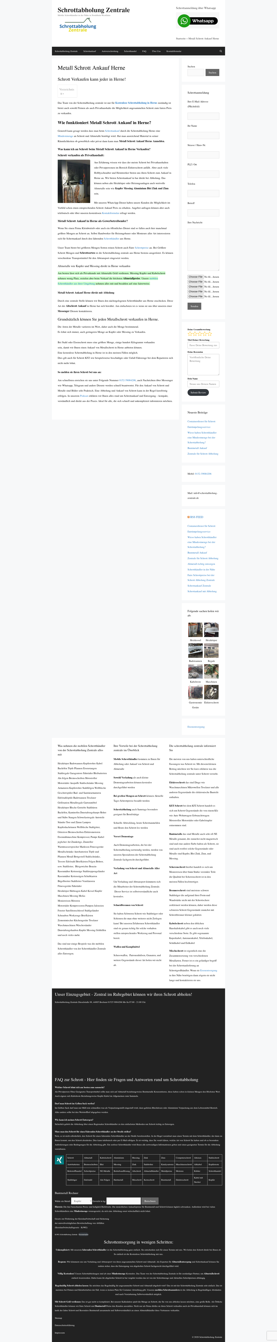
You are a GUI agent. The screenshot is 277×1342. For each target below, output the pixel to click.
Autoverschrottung (110, 51)
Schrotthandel (130, 51)
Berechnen (150, 1201)
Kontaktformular (173, 51)
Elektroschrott (182, 1179)
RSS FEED (196, 517)
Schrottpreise (142, 247)
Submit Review (198, 392)
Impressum (60, 1332)
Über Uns (156, 51)
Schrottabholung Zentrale (94, 9)
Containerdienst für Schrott (201, 421)
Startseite (181, 38)
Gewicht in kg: (99, 1201)
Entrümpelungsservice (199, 427)
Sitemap (58, 1317)
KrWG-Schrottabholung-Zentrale (66, 1234)
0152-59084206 (127, 380)
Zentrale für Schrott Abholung (203, 453)
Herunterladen (83, 1234)
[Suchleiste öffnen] (221, 51)
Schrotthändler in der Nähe (201, 569)
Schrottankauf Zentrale (199, 585)
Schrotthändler (111, 238)
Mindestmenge (65, 136)
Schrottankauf (89, 51)
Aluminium (119, 1157)
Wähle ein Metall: (63, 1201)
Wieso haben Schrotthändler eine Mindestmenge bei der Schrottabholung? (202, 437)
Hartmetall (118, 1179)
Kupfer (212, 1179)
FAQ (144, 51)
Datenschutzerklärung (65, 1325)
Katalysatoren (167, 1164)
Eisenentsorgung (196, 726)
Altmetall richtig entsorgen (201, 563)
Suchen (191, 66)
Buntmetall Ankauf (197, 448)
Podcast (84, 395)
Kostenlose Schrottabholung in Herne (136, 103)
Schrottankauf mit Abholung (202, 591)
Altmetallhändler (147, 1310)
